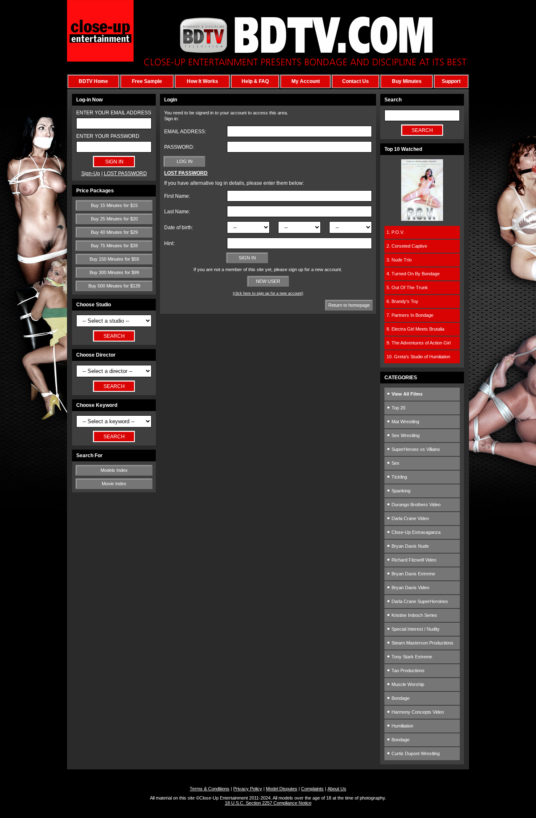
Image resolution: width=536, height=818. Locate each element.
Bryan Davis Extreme (412, 573)
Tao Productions (407, 670)
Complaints (312, 788)
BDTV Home (93, 81)
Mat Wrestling (404, 421)
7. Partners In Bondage (410, 315)
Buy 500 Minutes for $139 (114, 285)
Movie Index (114, 483)
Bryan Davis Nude (409, 546)
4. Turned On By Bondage (413, 273)
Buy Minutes (407, 81)
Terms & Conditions (209, 788)
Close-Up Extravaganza (415, 532)
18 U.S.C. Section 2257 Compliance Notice (268, 802)
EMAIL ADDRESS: (185, 132)
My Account (305, 81)
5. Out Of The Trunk (407, 287)
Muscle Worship (407, 684)
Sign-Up (90, 173)
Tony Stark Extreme (411, 656)
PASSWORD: (179, 147)
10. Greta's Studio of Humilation (418, 356)
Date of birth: (178, 227)
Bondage (400, 698)
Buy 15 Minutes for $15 (114, 205)
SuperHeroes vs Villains (415, 449)
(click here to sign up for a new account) (268, 293)
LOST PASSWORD (125, 173)
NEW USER (268, 281)
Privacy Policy (247, 788)
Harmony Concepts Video (417, 711)
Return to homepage (349, 305)
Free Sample (147, 81)
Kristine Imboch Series (413, 615)
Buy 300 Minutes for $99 (114, 272)
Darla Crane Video (409, 518)
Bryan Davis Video (409, 587)
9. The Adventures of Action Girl (419, 342)
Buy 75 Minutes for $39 (114, 245)
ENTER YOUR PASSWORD (107, 136)
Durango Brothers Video (415, 504)
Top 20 (397, 407)
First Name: (177, 196)
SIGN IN (247, 257)
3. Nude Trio (399, 259)
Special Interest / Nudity (415, 629)
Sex (394, 463)
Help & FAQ (255, 81)
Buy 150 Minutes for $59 (114, 258)
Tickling (398, 476)
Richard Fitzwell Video (413, 559)
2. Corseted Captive (407, 246)
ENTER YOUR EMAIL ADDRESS (113, 113)
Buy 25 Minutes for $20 (114, 218)
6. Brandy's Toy (402, 301)
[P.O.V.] (422, 219)
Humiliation (401, 725)
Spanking (400, 490)
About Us (336, 788)
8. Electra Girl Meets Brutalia (415, 328)
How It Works (202, 81)
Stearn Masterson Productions (422, 642)
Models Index (114, 470)
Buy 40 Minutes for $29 (114, 232)
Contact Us (355, 81)
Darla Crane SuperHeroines (419, 601)
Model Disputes (281, 788)
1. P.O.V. (395, 232)
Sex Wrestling (405, 435)
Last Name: (177, 212)
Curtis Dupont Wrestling (415, 753)
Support (451, 81)
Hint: (169, 243)
